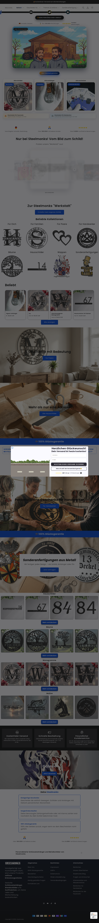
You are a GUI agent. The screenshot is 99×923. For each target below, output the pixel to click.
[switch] (93, 917)
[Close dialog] (12, 448)
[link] (68, 473)
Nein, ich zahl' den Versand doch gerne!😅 (69, 468)
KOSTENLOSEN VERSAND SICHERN (69, 464)
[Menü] (96, 913)
